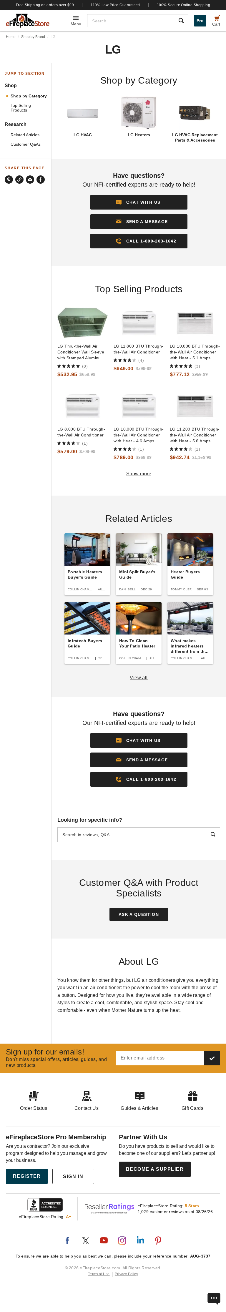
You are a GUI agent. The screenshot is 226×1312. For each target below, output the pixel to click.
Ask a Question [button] (139, 914)
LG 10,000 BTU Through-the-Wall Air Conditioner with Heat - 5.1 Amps (195, 352)
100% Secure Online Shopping (183, 5)
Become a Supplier (155, 1169)
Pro (200, 20)
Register (27, 1176)
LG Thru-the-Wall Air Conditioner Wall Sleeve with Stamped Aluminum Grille (80, 352)
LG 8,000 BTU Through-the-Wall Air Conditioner (81, 432)
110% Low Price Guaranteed (115, 5)
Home (11, 37)
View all (139, 677)
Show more (138, 473)
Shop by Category (29, 96)
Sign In (73, 1176)
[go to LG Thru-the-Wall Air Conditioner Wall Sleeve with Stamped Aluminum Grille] (82, 323)
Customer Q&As (26, 144)
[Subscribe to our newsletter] (212, 1058)
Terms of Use (99, 1274)
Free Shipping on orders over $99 (45, 5)
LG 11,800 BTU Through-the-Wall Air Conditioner (139, 349)
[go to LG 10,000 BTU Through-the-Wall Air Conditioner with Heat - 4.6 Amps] (139, 406)
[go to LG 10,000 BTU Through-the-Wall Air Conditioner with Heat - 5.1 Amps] (195, 323)
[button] (138, 221)
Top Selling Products (21, 107)
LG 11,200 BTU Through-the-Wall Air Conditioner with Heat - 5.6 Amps (195, 435)
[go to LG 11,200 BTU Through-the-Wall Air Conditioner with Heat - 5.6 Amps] (195, 406)
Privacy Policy (126, 1274)
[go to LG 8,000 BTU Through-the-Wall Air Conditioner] (82, 406)
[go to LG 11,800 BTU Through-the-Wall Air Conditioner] (139, 323)
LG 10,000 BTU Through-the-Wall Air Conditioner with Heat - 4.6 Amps (139, 435)
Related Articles (25, 135)
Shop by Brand (33, 37)
